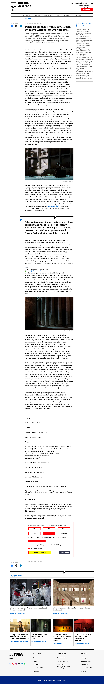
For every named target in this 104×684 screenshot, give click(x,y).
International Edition (38, 668)
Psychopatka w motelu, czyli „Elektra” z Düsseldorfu (39, 636)
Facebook (12, 26)
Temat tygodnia (27, 15)
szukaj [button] (79, 15)
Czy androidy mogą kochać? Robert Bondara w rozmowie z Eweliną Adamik (62, 637)
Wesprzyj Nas (84, 664)
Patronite (83, 671)
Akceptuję (36, 548)
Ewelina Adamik (57, 643)
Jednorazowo (56, 541)
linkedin (22, 664)
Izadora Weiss (24, 641)
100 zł (63, 528)
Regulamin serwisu (62, 657)
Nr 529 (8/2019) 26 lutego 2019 (33, 23)
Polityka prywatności (62, 661)
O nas (34, 657)
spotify (25, 664)
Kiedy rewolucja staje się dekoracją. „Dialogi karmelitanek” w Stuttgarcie (83, 637)
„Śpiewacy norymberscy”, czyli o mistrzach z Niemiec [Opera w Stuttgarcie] (29, 609)
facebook (10, 664)
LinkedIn (21, 26)
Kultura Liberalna (21, 6)
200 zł (49, 528)
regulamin (39, 548)
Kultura (37, 15)
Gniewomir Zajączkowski (17, 613)
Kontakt (35, 661)
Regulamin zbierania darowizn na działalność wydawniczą (63, 666)
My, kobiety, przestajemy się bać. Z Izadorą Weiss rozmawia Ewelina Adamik (19, 636)
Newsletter (36, 664)
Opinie (58, 15)
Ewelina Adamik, (15, 641)
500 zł (34, 528)
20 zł (49, 533)
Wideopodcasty (48, 15)
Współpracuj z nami (86, 661)
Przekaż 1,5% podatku (87, 668)
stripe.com (64, 552)
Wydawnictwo (67, 15)
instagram (16, 664)
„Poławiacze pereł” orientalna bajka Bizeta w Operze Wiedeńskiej (71, 609)
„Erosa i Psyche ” (53, 206)
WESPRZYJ (86, 9)
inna (64, 533)
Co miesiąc (37, 541)
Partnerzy (83, 657)
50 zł (34, 533)
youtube (13, 664)
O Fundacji (36, 671)
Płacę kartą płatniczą (39, 552)
